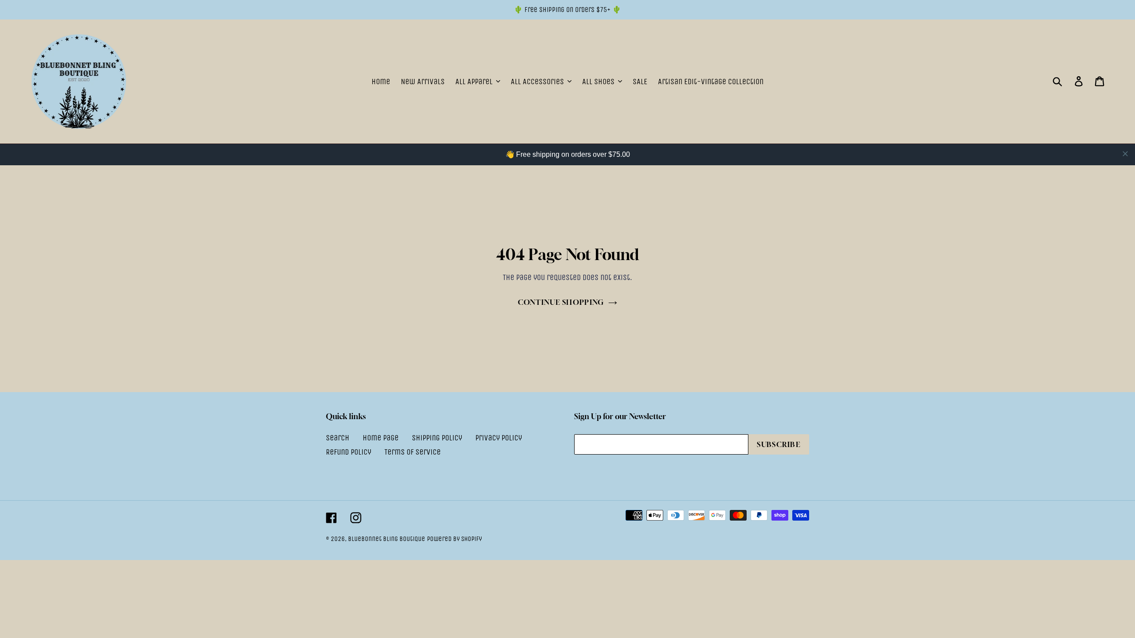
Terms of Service (412, 452)
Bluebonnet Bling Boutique (386, 539)
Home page (381, 438)
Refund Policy (348, 452)
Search (337, 438)
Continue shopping (561, 302)
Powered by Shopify (454, 539)
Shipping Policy (437, 438)
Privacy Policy (498, 438)
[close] (1125, 154)
